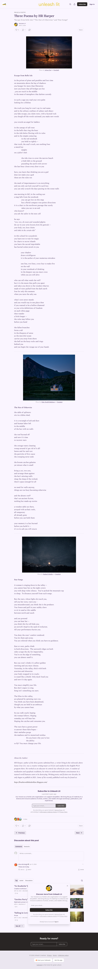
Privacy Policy (63, 916)
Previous (21, 833)
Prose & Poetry (20, 12)
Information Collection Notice (48, 916)
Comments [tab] (18, 846)
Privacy (49, 955)
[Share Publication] (74, 4)
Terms (55, 955)
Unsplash (56, 70)
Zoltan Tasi (48, 70)
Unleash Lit (22, 23)
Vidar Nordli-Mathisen (48, 402)
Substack (39, 965)
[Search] (70, 4)
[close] (67, 885)
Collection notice (63, 955)
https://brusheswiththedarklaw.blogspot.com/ (30, 782)
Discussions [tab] (28, 880)
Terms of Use (58, 914)
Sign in (92, 4)
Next (78, 833)
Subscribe (82, 4)
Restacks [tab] (27, 846)
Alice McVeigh (23, 864)
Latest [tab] (21, 880)
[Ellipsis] (82, 864)
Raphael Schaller (48, 574)
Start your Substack (44, 960)
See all (18, 926)
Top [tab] (16, 880)
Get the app (58, 960)
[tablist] (22, 846)
